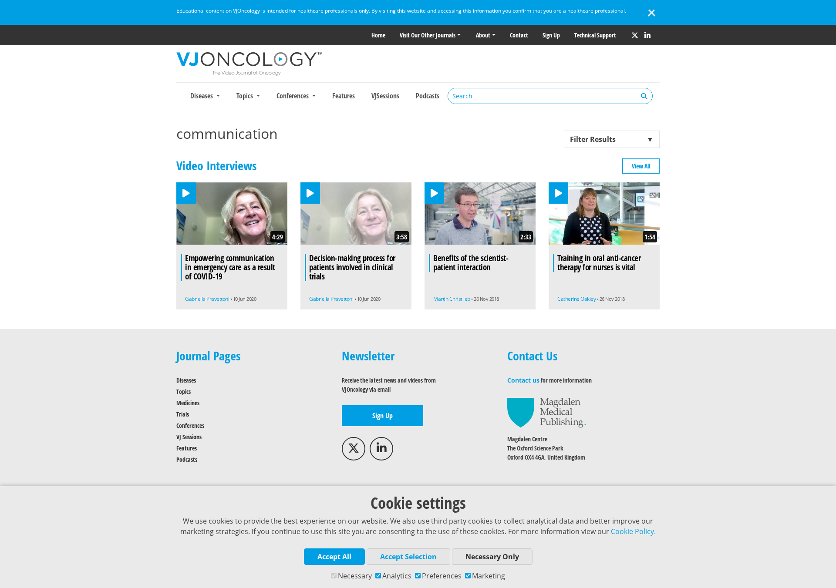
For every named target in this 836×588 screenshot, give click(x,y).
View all (641, 166)
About (483, 35)
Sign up (551, 35)
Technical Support (595, 35)
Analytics (396, 576)
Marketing (488, 576)
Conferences (190, 425)
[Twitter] (634, 35)
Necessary (355, 576)
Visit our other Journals (427, 35)
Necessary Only (492, 556)
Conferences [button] (293, 96)
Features (343, 96)
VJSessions (385, 96)
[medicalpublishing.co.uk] (546, 412)
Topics (183, 391)
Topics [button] (245, 96)
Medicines (187, 403)
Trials (182, 414)
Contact (519, 35)
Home (378, 35)
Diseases (186, 380)
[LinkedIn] (647, 35)
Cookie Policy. (633, 531)
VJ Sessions (189, 437)
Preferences (442, 576)
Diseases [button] (202, 96)
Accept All (334, 556)
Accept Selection (408, 556)
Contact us (523, 380)
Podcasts (427, 96)
